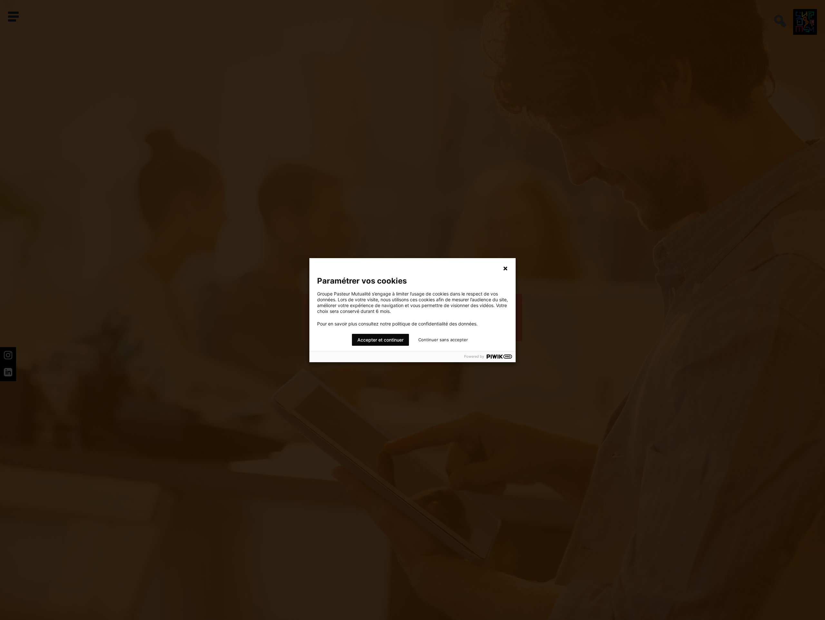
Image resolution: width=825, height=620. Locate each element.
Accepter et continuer (380, 340)
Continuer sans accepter (443, 339)
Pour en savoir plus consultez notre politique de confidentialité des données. (397, 323)
